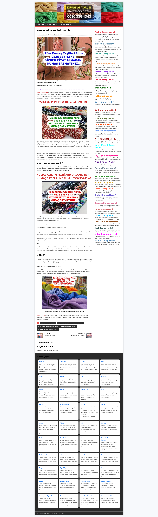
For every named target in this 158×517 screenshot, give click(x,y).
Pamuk (41, 361)
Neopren (83, 438)
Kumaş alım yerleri (63, 323)
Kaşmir (103, 376)
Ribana (62, 423)
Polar (103, 389)
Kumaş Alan (40, 24)
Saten (41, 376)
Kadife (62, 389)
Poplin (103, 455)
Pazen (41, 481)
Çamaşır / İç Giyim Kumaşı (47, 496)
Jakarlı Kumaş (64, 404)
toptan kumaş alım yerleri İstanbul (48, 329)
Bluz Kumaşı (64, 496)
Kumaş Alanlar (52, 24)
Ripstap (83, 468)
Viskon (83, 361)
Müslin (62, 455)
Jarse (41, 423)
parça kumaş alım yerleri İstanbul (48, 326)
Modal (103, 404)
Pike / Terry (84, 455)
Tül (82, 423)
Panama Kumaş (85, 481)
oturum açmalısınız (54, 350)
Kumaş (57, 34)
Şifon (41, 389)
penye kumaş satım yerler (68, 326)
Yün (82, 376)
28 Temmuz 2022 (43, 34)
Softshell (63, 438)
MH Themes (48, 513)
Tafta (40, 438)
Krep (102, 361)
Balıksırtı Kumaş (65, 481)
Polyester (63, 361)
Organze (103, 423)
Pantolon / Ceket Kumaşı (88, 496)
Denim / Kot (84, 389)
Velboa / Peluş (43, 455)
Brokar (83, 404)
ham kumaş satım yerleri (48, 323)
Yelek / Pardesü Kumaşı (108, 496)
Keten (62, 376)
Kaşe (41, 468)
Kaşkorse (104, 468)
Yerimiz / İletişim (66, 24)
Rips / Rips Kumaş (66, 468)
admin (51, 34)
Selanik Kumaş (106, 481)
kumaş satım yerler (77, 323)
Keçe (41, 404)
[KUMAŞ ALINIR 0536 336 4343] (79, 21)
